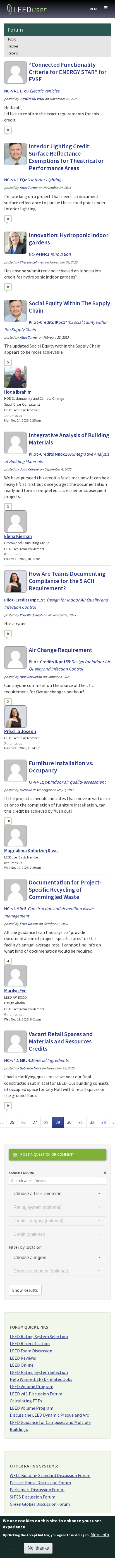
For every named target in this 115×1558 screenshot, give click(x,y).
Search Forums (21, 1173)
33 (105, 1122)
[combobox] (57, 1193)
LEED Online (21, 1365)
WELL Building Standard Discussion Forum (50, 1475)
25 (13, 1122)
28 (48, 1122)
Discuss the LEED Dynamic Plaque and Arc (49, 1415)
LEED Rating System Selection (39, 1336)
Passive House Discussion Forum (40, 1482)
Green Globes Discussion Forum (40, 1504)
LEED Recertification (30, 1343)
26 (25, 1122)
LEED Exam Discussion (31, 1351)
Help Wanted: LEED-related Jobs (41, 1379)
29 (59, 1122)
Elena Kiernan (18, 536)
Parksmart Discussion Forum (37, 1489)
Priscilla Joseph (20, 731)
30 (71, 1122)
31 (82, 1122)
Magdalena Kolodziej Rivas (31, 851)
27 (36, 1122)
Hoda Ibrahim (18, 392)
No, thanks (38, 1548)
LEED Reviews (23, 1358)
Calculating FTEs (26, 1401)
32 (94, 1122)
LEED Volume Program (31, 1386)
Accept (13, 1548)
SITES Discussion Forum (32, 1497)
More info (99, 1534)
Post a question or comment (47, 1154)
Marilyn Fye (15, 991)
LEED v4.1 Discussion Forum (36, 1394)
